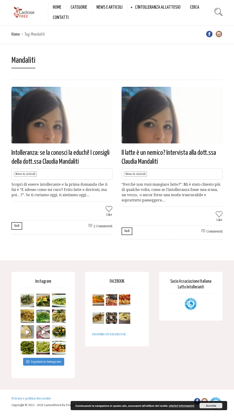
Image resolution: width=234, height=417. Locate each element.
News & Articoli (25, 174)
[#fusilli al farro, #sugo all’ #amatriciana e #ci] (59, 347)
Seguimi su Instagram (46, 361)
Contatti (61, 17)
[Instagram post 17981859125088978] (27, 332)
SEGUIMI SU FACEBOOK (109, 334)
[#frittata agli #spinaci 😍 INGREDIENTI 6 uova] (43, 300)
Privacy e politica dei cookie (31, 398)
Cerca (194, 7)
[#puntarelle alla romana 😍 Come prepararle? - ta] (43, 347)
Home (57, 7)
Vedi (16, 225)
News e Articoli (109, 7)
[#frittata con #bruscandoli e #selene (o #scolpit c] (27, 316)
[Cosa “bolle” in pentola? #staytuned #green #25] (43, 316)
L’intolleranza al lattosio (158, 7)
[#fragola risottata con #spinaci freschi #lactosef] (59, 300)
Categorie (79, 7)
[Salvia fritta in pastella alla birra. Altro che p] (59, 316)
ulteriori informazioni (181, 405)
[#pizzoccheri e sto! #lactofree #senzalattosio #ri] (27, 300)
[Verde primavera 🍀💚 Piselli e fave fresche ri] (27, 347)
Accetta (211, 406)
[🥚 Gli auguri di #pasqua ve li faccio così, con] (59, 332)
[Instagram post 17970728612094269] (43, 332)
